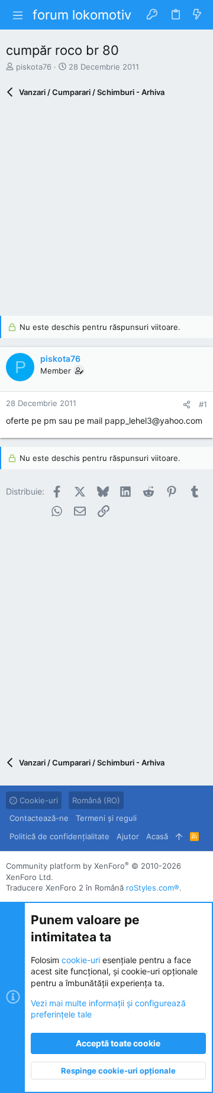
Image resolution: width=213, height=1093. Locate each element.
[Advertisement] (106, 209)
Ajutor (128, 836)
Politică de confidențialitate (59, 836)
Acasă (157, 836)
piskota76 (33, 66)
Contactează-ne (39, 818)
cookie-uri (81, 960)
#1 (203, 404)
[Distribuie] (187, 404)
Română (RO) (96, 800)
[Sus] (179, 836)
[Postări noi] (197, 14)
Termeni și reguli (106, 818)
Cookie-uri (37, 800)
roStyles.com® (152, 887)
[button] (18, 14)
